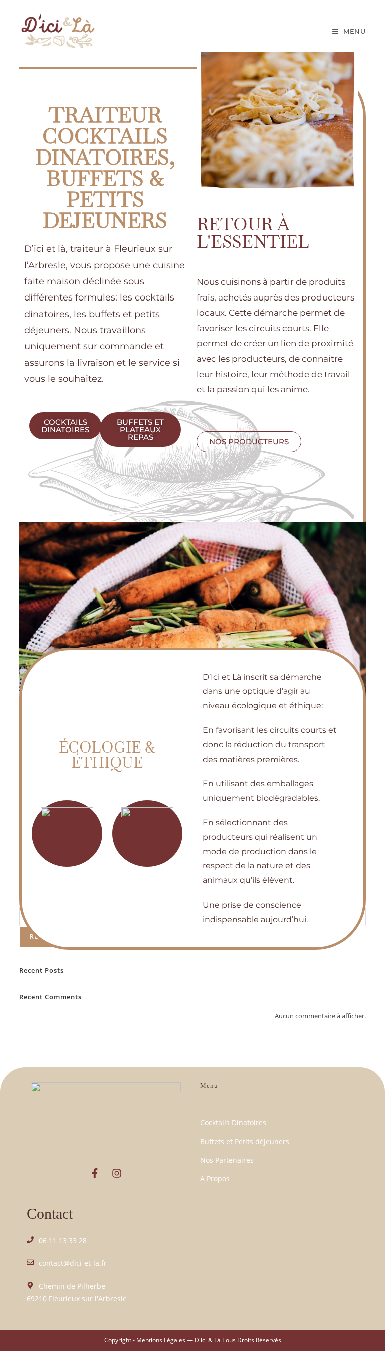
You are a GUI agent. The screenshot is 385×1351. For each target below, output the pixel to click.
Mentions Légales (160, 1340)
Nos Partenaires (227, 1160)
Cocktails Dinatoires (233, 1122)
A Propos (215, 1178)
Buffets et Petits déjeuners (244, 1141)
